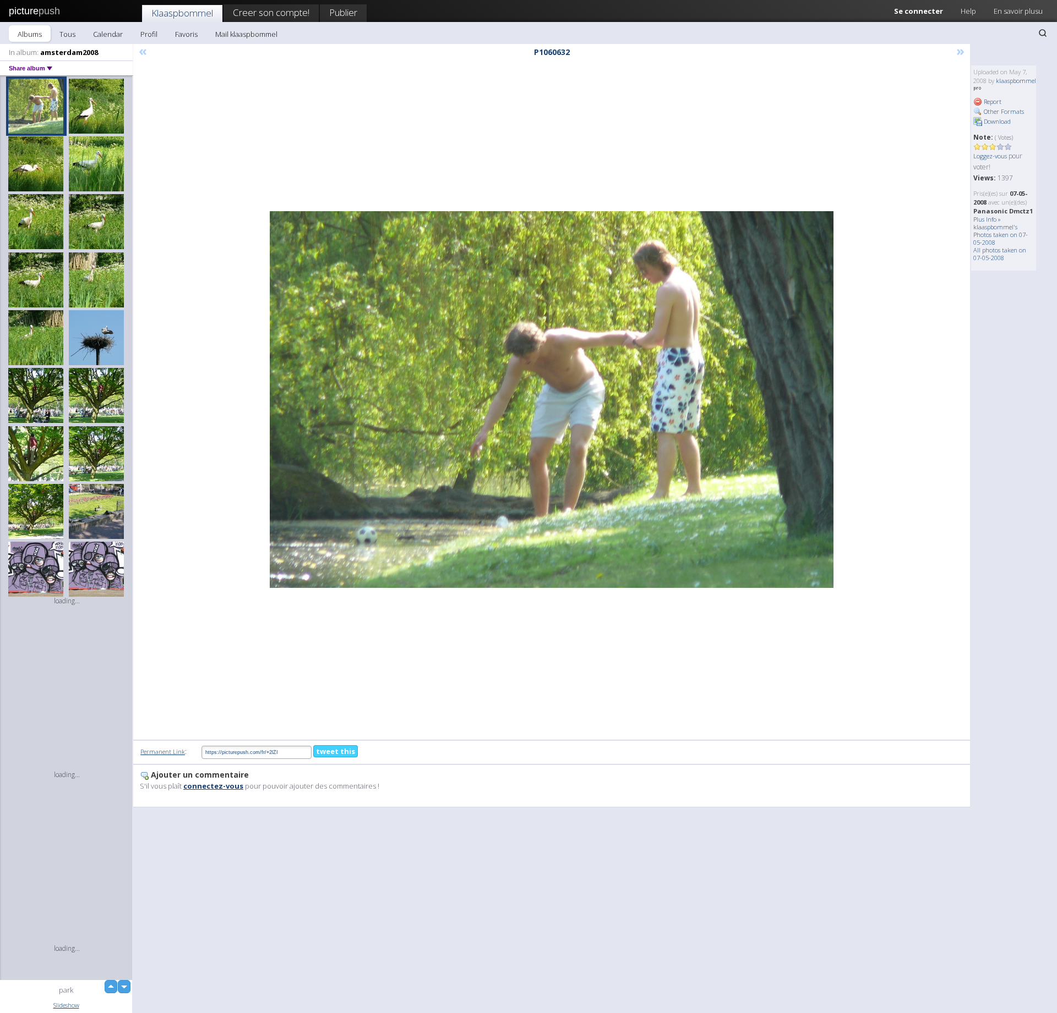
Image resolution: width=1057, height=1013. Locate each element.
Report (991, 101)
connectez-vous (213, 786)
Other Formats (1003, 111)
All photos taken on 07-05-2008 (999, 254)
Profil (148, 34)
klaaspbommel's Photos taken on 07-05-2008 (1000, 234)
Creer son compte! (271, 12)
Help (968, 11)
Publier (343, 12)
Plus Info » (987, 219)
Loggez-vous (990, 156)
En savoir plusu (1018, 11)
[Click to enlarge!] (551, 399)
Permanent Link (162, 751)
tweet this (335, 751)
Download (996, 121)
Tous (67, 34)
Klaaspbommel (182, 13)
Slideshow (66, 1005)
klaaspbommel (1016, 80)
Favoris (186, 34)
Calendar (108, 34)
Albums (30, 34)
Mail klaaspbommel (246, 34)
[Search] (1042, 33)
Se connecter (918, 11)
